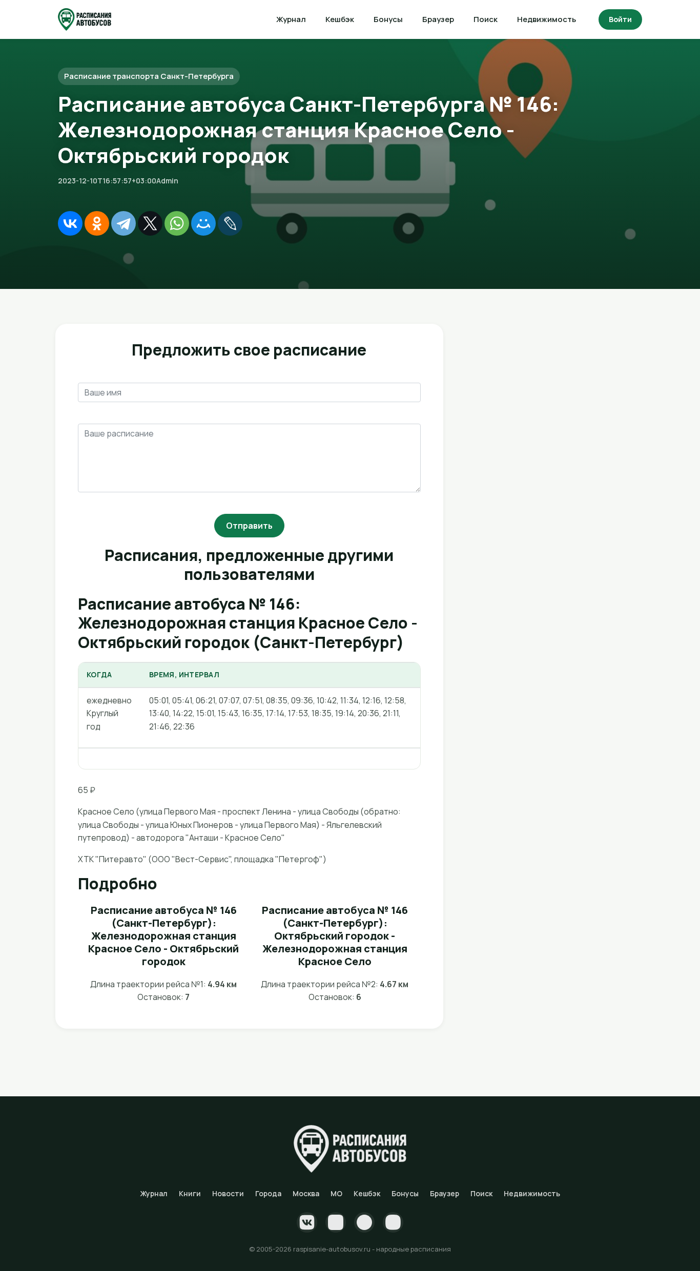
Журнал (291, 19)
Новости (228, 1193)
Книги (190, 1193)
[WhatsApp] (176, 223)
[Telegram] (123, 223)
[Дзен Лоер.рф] (393, 1222)
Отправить (249, 525)
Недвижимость (546, 19)
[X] (150, 223)
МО (336, 1193)
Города (268, 1193)
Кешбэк (339, 19)
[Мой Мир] (203, 223)
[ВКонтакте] (70, 223)
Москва (306, 1193)
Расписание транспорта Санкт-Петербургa (149, 76)
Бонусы (388, 19)
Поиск (485, 19)
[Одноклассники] (97, 223)
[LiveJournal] (230, 223)
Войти (620, 19)
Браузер (438, 19)
